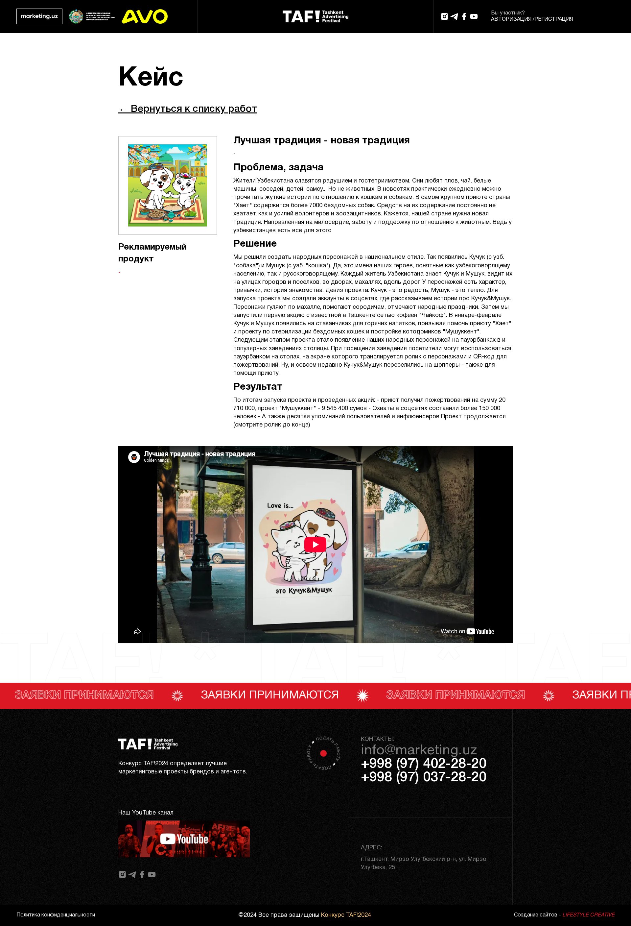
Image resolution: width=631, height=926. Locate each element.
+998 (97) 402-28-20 (423, 764)
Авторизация (511, 19)
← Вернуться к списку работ (187, 109)
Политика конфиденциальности (55, 915)
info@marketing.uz (419, 750)
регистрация (553, 19)
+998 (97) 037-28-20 (423, 777)
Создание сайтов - (564, 915)
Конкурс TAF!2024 (346, 915)
